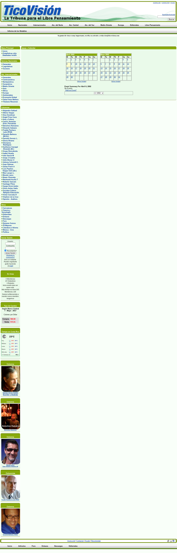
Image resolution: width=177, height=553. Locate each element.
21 (94, 68)
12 (85, 64)
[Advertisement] (42, 41)
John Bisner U (8, 160)
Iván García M (8, 156)
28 (94, 73)
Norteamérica (8, 82)
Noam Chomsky (9, 177)
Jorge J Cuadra (9, 158)
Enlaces (6, 217)
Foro (5, 221)
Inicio (5, 51)
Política (6, 232)
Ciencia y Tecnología (6, 211)
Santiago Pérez (9, 184)
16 (72, 68)
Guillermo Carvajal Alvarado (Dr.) (10, 148)
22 (67, 73)
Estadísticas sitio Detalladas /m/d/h (9, 54)
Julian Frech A (9, 167)
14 (94, 64)
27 (89, 73)
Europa (6, 93)
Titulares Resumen (10, 102)
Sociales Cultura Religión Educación (10, 191)
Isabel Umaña (8, 153)
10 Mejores (7, 225)
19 (85, 68)
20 (89, 68)
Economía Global (10, 97)
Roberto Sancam (9, 182)
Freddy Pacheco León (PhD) (9, 131)
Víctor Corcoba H (10, 195)
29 (67, 77)
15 (67, 68)
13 (89, 64)
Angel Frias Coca (10, 117)
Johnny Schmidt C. (10, 162)
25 (81, 73)
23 (72, 73)
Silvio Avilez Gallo (10, 188)
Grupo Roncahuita (10, 151)
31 (119, 77)
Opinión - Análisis (10, 199)
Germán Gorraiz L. (10, 138)
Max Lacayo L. (8, 173)
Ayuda (173, 3)
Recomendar (96, 541)
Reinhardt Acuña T (10, 180)
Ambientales (8, 95)
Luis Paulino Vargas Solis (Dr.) (9, 170)
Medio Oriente (8, 86)
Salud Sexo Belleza (10, 100)
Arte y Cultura (8, 119)
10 (76, 64)
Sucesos (6, 69)
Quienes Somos (9, 223)
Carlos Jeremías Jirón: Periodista (9, 123)
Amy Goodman (9, 115)
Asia (4, 88)
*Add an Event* (71, 90)
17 (76, 68)
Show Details (82, 81)
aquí (11, 266)
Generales (7, 64)
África (5, 91)
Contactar (165, 3)
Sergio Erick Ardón (10, 186)
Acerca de (157, 3)
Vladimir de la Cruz (10, 197)
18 (81, 68)
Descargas (7, 219)
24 (76, 73)
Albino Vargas (8, 113)
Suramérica (7, 84)
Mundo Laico (8, 175)
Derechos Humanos (11, 126)
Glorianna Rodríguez (6, 144)
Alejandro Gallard (10, 111)
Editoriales (7, 214)
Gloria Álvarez (8, 141)
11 (80, 64)
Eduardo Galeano (10, 128)
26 (85, 73)
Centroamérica (9, 80)
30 (72, 77)
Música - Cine (8, 230)
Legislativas (7, 66)
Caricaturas (7, 208)
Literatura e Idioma (10, 228)
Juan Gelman (8, 164)
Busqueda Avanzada (168, 14)
